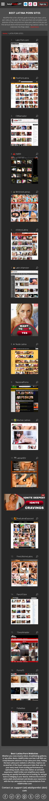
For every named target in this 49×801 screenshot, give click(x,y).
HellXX (18, 154)
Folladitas (21, 708)
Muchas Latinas (23, 420)
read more (34, 27)
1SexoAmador (23, 632)
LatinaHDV (21, 458)
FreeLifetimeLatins (25, 556)
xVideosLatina (22, 230)
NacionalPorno (22, 382)
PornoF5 (20, 670)
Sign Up (43, 4)
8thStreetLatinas (23, 192)
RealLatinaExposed (25, 518)
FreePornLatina (22, 78)
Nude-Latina (21, 344)
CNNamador (21, 116)
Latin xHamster (22, 267)
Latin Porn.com (22, 40)
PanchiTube (22, 594)
